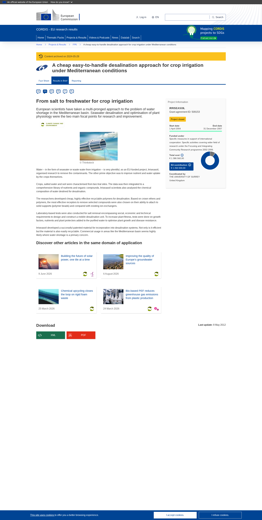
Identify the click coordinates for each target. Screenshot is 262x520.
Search (136, 37)
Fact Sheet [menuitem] (44, 81)
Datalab (125, 37)
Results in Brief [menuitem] (60, 81)
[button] (155, 17)
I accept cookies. (175, 515)
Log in (143, 17)
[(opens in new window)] (60, 15)
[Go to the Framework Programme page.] (42, 68)
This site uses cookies (42, 515)
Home (41, 37)
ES (51, 91)
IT (65, 91)
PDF (83, 335)
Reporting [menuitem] (76, 81)
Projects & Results (76, 37)
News (115, 37)
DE (38, 91)
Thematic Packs (55, 37)
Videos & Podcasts (99, 37)
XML (53, 335)
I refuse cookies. (220, 515)
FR (58, 91)
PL (72, 91)
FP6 (75, 44)
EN (45, 91)
